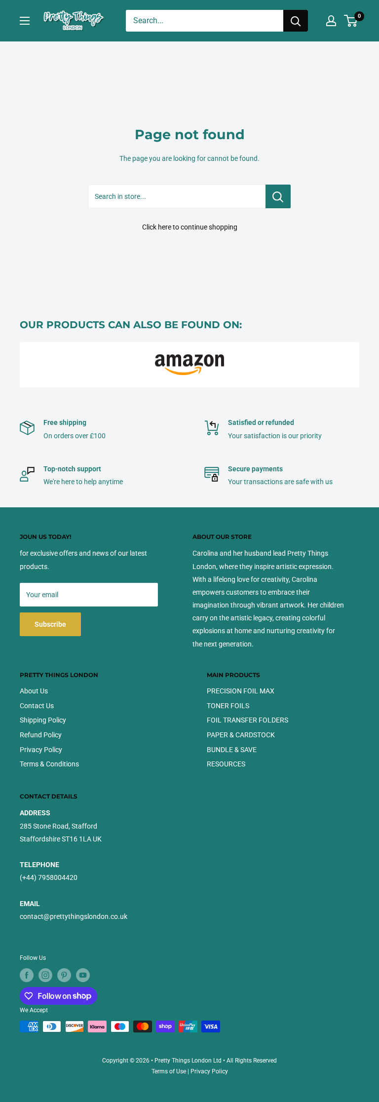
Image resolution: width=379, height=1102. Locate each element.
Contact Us (37, 706)
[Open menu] (25, 21)
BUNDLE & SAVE (232, 750)
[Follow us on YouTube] (83, 975)
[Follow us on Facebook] (27, 975)
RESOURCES (226, 764)
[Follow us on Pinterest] (64, 975)
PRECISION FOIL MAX (240, 691)
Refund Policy (41, 735)
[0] (351, 21)
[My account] (331, 20)
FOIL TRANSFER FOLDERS (247, 720)
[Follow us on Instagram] (45, 975)
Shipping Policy (43, 720)
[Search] (295, 21)
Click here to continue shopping (189, 227)
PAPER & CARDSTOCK (241, 735)
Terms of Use (169, 1071)
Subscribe (50, 624)
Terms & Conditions (49, 764)
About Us (34, 691)
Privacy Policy (41, 750)
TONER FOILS (228, 706)
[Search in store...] (278, 196)
